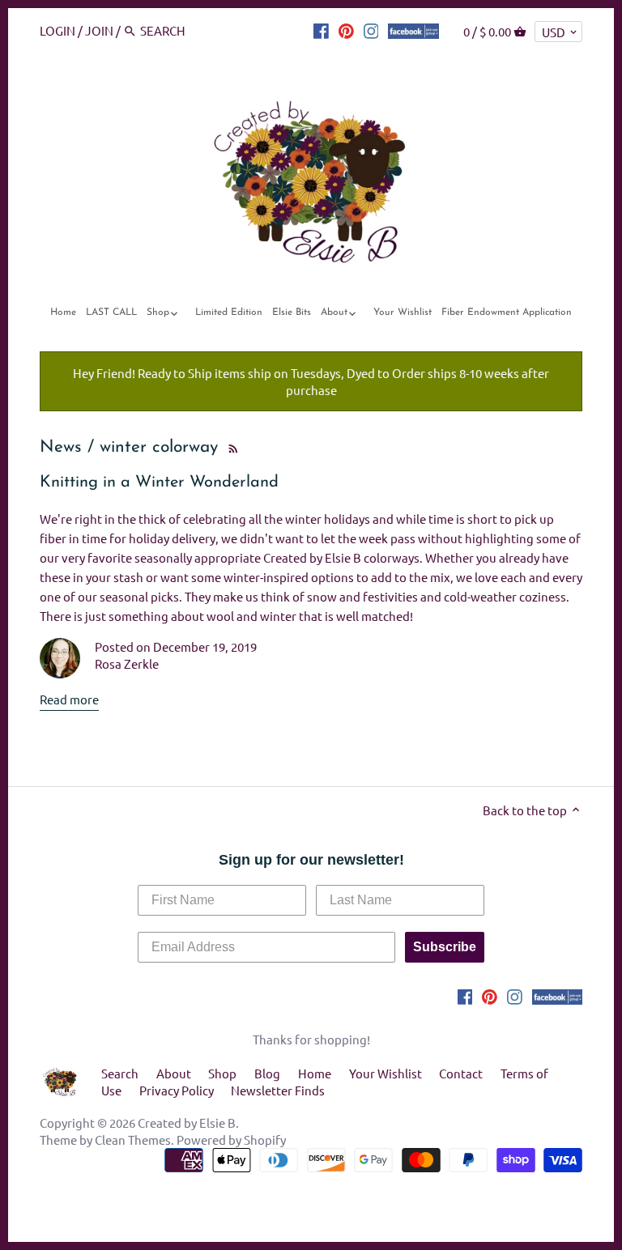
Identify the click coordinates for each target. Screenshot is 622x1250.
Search (119, 1073)
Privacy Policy (176, 1090)
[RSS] (232, 447)
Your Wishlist (385, 1073)
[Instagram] (371, 30)
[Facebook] (321, 30)
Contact (461, 1073)
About (173, 1073)
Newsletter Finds (278, 1090)
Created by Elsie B (187, 1122)
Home (314, 1073)
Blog (267, 1073)
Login (57, 30)
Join (99, 30)
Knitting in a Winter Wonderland (159, 482)
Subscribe (444, 947)
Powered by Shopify (231, 1139)
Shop (222, 1073)
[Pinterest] (346, 30)
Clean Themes (133, 1139)
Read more (69, 699)
